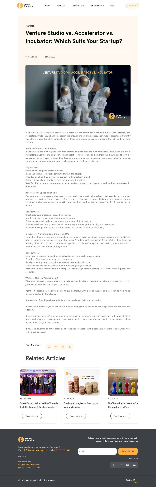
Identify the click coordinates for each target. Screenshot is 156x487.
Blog (112, 6)
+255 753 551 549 (61, 450)
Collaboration (78, 6)
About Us (61, 6)
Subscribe (126, 451)
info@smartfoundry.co (35, 450)
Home (47, 6)
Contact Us (132, 6)
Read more (31, 416)
